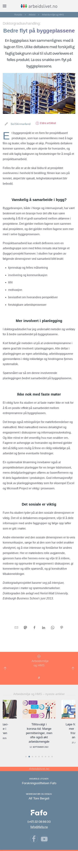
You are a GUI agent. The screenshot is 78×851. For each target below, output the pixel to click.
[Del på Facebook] (34, 627)
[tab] (26, 756)
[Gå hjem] (39, 6)
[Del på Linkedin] (43, 627)
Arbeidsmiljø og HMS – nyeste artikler (39, 694)
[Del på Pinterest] (61, 627)
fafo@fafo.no (39, 827)
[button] (4, 6)
